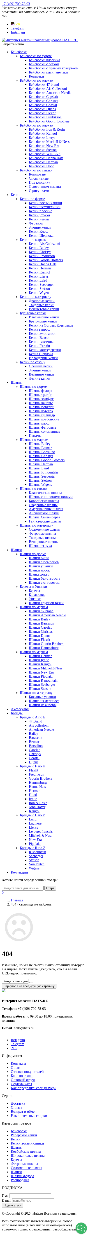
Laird (33, 819)
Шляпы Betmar (40, 448)
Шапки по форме (33, 554)
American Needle (41, 729)
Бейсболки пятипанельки (48, 72)
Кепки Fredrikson (42, 256)
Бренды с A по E (32, 717)
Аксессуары (20, 709)
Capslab (34, 750)
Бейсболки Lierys (42, 137)
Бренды (17, 713)
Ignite (33, 799)
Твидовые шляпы (42, 537)
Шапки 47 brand (41, 611)
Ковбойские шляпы (44, 501)
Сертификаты (21, 1084)
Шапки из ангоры (42, 705)
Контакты (18, 1063)
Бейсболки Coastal (43, 105)
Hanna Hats (37, 786)
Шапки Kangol (40, 664)
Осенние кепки (41, 366)
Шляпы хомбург (41, 399)
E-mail (6, 1200)
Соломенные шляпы (44, 529)
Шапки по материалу (36, 693)
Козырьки (36, 76)
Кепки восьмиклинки (45, 203)
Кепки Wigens (39, 293)
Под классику (39, 182)
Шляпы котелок (41, 411)
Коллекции (19, 872)
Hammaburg (38, 782)
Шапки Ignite (39, 660)
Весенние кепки (41, 374)
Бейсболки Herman (43, 162)
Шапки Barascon (41, 623)
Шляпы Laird (39, 468)
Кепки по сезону (32, 362)
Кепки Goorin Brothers (46, 260)
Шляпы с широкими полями (51, 497)
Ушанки (35, 599)
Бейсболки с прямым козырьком (53, 68)
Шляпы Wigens (40, 484)
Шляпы (16, 382)
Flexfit (33, 770)
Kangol (34, 811)
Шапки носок (39, 570)
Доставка (18, 1103)
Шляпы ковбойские (44, 419)
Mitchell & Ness (40, 835)
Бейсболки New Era (44, 146)
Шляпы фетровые (42, 427)
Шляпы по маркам (34, 440)
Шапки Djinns (39, 635)
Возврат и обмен (24, 1111)
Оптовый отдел (23, 1080)
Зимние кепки (40, 227)
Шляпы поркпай (41, 407)
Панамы (35, 435)
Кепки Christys (40, 252)
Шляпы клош (39, 423)
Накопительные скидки (29, 1116)
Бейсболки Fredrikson (45, 117)
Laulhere (35, 823)
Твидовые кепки (41, 305)
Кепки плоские (40, 211)
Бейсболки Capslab (43, 97)
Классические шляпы (45, 493)
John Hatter (37, 807)
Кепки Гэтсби (39, 346)
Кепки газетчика (41, 342)
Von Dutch (36, 864)
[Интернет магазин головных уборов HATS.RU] (3, 991)
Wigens (34, 868)
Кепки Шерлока (41, 235)
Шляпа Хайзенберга (44, 517)
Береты (34, 591)
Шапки (16, 550)
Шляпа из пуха (40, 546)
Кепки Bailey (39, 248)
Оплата (16, 1107)
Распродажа (20, 1180)
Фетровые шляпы (42, 533)
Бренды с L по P (32, 815)
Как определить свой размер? (33, 1088)
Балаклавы (37, 595)
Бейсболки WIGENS (44, 154)
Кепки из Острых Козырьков (51, 325)
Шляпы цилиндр (42, 415)
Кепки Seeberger (41, 284)
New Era (35, 840)
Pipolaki (35, 844)
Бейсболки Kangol (43, 133)
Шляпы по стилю (33, 489)
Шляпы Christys (41, 456)
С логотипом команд (45, 186)
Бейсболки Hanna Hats (46, 158)
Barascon (35, 738)
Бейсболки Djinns (42, 109)
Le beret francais (41, 831)
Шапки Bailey (39, 619)
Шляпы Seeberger (42, 476)
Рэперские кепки (24, 1135)
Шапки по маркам (34, 607)
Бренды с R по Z (32, 848)
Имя (5, 1196)
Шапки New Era (41, 672)
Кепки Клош (38, 231)
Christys (35, 754)
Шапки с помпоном (44, 562)
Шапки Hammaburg (44, 648)
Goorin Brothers (40, 778)
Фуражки (36, 223)
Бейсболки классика (44, 60)
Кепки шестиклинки (44, 207)
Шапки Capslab (40, 627)
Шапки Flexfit (39, 640)
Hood (33, 795)
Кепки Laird (38, 280)
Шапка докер (39, 574)
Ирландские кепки (43, 358)
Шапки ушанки (41, 566)
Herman (34, 791)
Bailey (33, 733)
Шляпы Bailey (40, 444)
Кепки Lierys (39, 276)
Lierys (33, 827)
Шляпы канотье (41, 403)
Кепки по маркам (33, 240)
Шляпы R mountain (43, 472)
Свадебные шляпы (43, 505)
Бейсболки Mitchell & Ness (49, 142)
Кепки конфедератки (45, 350)
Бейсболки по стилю (36, 170)
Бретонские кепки (43, 321)
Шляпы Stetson (40, 480)
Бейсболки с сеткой (44, 64)
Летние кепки (39, 378)
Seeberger (36, 856)
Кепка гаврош (39, 329)
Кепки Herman (40, 268)
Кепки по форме (32, 199)
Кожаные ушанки (42, 697)
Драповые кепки (42, 301)
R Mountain (37, 852)
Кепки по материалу (35, 297)
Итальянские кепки (44, 317)
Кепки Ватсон (40, 337)
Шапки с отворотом (44, 582)
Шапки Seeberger (42, 684)
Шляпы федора (40, 391)
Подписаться (12, 1205)
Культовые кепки (33, 313)
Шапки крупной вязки (46, 603)
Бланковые (37, 174)
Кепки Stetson (39, 288)
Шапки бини (39, 558)
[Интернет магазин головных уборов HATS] (40, 40)
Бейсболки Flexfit (42, 113)
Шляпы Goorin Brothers (47, 460)
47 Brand (35, 721)
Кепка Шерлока (41, 354)
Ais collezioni (39, 725)
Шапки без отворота (44, 578)
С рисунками (39, 191)
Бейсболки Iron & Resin (47, 129)
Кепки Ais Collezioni (44, 244)
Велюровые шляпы (43, 542)
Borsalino (36, 746)
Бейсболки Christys (43, 101)
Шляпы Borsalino (42, 452)
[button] (81, 1228)
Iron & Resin (38, 803)
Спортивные (39, 178)
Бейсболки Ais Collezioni (48, 88)
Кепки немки (39, 219)
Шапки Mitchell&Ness (45, 668)
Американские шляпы (46, 509)
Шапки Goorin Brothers (46, 644)
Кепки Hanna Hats (42, 264)
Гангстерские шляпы (45, 521)
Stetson (34, 860)
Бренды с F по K (32, 766)
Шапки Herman (40, 656)
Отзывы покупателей (27, 1072)
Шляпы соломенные (44, 431)
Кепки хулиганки (42, 333)
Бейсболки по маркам (36, 80)
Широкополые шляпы (28, 1155)
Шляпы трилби (40, 395)
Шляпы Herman (41, 464)
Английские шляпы (44, 513)
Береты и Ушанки (33, 586)
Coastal (34, 758)
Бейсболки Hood (41, 166)
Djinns (33, 762)
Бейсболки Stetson (43, 150)
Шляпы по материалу (36, 525)
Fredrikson (36, 774)
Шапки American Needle (47, 615)
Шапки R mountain (43, 680)
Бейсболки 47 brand (44, 84)
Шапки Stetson (40, 689)
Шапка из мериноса (44, 701)
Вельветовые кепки (44, 309)
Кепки (16, 195)
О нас (15, 1067)
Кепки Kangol (39, 272)
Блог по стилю (22, 1076)
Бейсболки (19, 52)
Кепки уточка (39, 215)
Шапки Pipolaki (41, 676)
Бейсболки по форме (36, 56)
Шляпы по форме (33, 386)
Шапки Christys (41, 631)
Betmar (34, 742)
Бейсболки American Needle (50, 93)
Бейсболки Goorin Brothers (49, 121)
